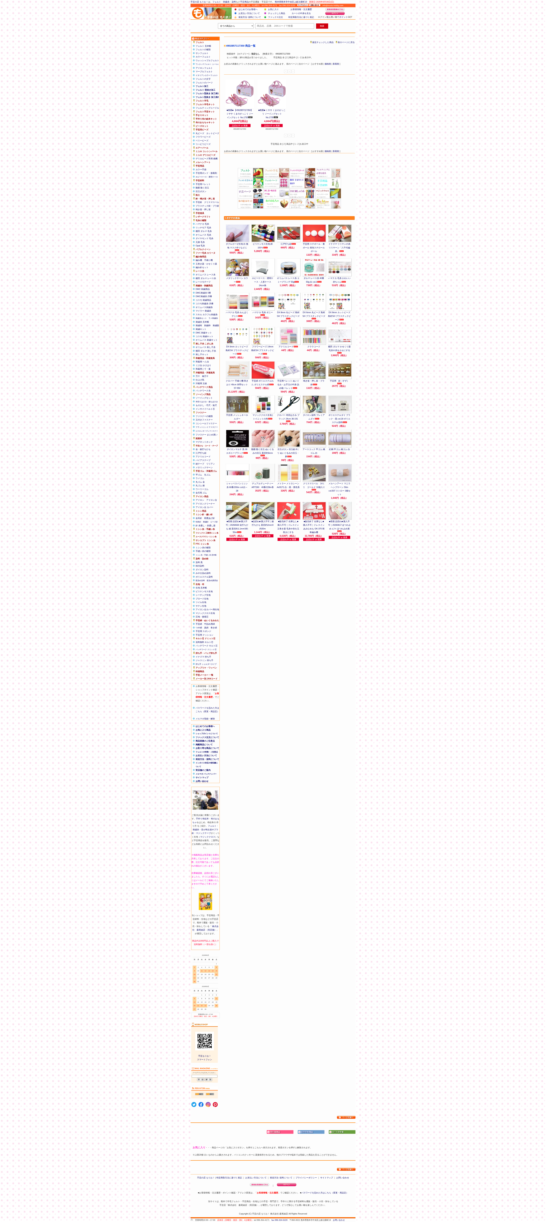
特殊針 (198, 522)
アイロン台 (211, 500)
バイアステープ (203, 460)
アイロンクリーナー (205, 503)
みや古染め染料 (203, 573)
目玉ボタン (201, 191)
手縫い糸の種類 (203, 551)
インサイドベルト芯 (205, 409)
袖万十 (205, 376)
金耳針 (199, 518)
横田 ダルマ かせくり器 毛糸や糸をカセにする (339, 348)
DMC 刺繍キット (204, 332)
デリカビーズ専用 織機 (207, 158)
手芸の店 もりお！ (199, 2)
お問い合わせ (202, 781)
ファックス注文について (207, 737)
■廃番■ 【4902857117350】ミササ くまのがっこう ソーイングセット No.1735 (239, 114)
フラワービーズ (203, 137)
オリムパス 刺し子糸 (205, 347)
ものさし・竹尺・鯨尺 (206, 405)
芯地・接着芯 (202, 616)
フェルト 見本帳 (203, 46)
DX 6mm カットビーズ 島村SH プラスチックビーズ (237, 350)
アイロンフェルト (204, 68)
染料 (234, 2)
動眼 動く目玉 (202, 187)
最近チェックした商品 (323, 42)
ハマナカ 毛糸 (202, 224)
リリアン (210, 464)
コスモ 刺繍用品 (203, 300)
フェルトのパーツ (204, 82)
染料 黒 (199, 562)
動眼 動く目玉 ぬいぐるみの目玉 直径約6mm (262, 451)
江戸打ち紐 (201, 453)
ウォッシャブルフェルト (207, 60)
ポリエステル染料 (204, 577)
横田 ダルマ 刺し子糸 (206, 351)
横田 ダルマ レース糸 (206, 278)
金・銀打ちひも (203, 449)
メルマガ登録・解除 (205, 718)
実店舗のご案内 (203, 770)
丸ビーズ (200, 133)
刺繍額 (216, 325)
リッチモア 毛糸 (203, 227)
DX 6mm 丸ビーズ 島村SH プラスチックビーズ (313, 314)
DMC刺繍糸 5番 (203, 293)
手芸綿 (199, 624)
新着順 (336, 64)
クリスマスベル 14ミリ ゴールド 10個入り (314, 485)
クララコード (313, 346)
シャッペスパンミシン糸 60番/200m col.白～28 (237, 487)
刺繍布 (199, 325)
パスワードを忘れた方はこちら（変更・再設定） (324, 1192)
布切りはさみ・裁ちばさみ (207, 402)
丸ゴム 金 (200, 482)
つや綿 (199, 627)
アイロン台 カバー (204, 507)
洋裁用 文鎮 (201, 383)
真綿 (206, 627)
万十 (198, 376)
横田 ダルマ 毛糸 (204, 231)
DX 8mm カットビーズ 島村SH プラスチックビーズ (339, 316)
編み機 (199, 260)
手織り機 (208, 260)
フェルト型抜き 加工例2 (207, 97)
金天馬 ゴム (201, 492)
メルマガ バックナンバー (206, 774)
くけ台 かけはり (203, 365)
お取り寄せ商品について (207, 748)
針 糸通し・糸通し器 (205, 525)
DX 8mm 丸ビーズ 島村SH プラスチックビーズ (288, 314)
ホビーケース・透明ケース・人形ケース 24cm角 (262, 282)
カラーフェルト (203, 57)
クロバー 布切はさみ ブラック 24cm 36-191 (288, 417)
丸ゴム (207, 474)
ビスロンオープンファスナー (207, 431)
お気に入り (273, 9)
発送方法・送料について (207, 759)
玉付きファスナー (204, 420)
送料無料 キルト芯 (204, 642)
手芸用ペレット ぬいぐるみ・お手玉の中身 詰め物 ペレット (288, 384)
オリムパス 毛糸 (203, 235)
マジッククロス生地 (205, 613)
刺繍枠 (207, 325)
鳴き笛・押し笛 (203, 209)
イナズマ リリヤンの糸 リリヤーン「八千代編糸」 (339, 247)
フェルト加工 (202, 86)
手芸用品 (244, 2)
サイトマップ (202, 777)
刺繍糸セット (201, 318)
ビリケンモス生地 (204, 591)
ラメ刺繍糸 (213, 318)
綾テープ (200, 464)
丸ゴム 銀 (200, 485)
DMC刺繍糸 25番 (204, 296)
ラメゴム (200, 478)
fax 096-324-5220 (279, 1220)
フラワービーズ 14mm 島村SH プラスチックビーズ (262, 350)
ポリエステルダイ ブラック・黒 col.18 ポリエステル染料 (339, 418)
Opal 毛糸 (200, 245)
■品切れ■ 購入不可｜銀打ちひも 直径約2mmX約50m (263, 525)
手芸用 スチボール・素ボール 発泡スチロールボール (314, 247)
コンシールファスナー (206, 423)
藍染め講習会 (212, 580)
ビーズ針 (214, 522)
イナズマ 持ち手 (203, 657)
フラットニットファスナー (207, 427)
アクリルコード (203, 456)
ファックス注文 (275, 17)
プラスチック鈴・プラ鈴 (207, 206)
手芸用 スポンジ (203, 631)
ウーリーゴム (202, 489)
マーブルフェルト (204, 71)
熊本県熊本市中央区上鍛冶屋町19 (291, 2)
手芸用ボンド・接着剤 (206, 173)
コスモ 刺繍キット (204, 336)
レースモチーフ (203, 282)
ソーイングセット (204, 398)
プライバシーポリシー (306, 1177)
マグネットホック (204, 442)
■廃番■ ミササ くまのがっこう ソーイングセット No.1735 (272, 114)
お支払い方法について (249, 13)
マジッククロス (207, 837)
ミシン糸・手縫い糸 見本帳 (206, 555)
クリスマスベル (211, 202)
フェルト (216, 2)
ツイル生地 (201, 602)
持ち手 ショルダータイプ (206, 664)
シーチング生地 (203, 595)
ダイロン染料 (202, 569)
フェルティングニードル (207, 108)
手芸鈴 (199, 202)
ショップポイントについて (207, 733)
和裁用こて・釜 (203, 369)
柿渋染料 (200, 566)
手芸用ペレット (203, 184)
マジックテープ (203, 833)
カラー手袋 (201, 169)
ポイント (343, 17)
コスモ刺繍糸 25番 (204, 303)
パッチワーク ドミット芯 (206, 649)
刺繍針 (206, 522)
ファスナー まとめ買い (207, 434)
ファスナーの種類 (204, 416)
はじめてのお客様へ (248, 9)
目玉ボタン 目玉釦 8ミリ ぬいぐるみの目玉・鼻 (288, 453)
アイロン (200, 500)
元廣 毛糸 (200, 242)
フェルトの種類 (203, 49)
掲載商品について (204, 744)
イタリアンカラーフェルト (207, 75)
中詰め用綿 (209, 624)
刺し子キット (202, 354)
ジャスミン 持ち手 (204, 660)
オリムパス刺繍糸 (204, 307)
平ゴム (199, 474)
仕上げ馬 (200, 380)
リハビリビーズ (203, 144)
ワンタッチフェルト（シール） (208, 64)
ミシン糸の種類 (203, 547)
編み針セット (202, 267)
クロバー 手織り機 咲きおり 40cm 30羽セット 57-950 (237, 384)
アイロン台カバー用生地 (207, 609)
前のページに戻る (346, 42)
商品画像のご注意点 (205, 741)
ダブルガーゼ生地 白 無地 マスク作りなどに (237, 246)
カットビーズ (212, 133)
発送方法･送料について (249, 17)
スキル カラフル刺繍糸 (207, 314)
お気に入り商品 (203, 730)
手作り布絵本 (202, 818)
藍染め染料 (200, 580)
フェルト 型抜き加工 (205, 90)
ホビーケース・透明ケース (207, 177)
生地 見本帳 (201, 588)
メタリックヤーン (204, 467)
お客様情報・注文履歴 (301, 9)
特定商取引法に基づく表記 (301, 17)
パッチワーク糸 (203, 390)
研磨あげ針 (209, 518)
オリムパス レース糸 (205, 274)
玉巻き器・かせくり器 (206, 264)
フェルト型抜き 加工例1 (207, 93)
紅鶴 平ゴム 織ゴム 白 (339, 449)
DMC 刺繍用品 (203, 289)
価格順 (328, 64)
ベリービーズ (202, 140)
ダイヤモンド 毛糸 (204, 238)
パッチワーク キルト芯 (207, 645)
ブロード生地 (202, 598)
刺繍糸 (226, 2)
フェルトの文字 (203, 79)
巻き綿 (214, 627)
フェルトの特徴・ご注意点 (207, 752)
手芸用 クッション (204, 635)
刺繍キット (201, 329)
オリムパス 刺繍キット (207, 340)
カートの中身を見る (301, 13)
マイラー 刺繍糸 (203, 311)
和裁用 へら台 (202, 361)
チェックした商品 (276, 13)
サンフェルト (202, 53)
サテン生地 (201, 606)
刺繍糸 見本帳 (202, 322)
